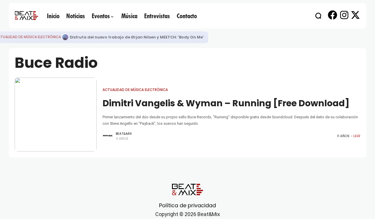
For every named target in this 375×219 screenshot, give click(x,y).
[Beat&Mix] (26, 15)
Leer (356, 136)
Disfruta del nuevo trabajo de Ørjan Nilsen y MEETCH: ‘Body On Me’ (137, 37)
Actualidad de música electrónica (135, 89)
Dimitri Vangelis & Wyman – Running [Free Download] (226, 103)
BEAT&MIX (124, 133)
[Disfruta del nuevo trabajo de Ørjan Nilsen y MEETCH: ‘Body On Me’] (65, 37)
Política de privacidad (187, 205)
